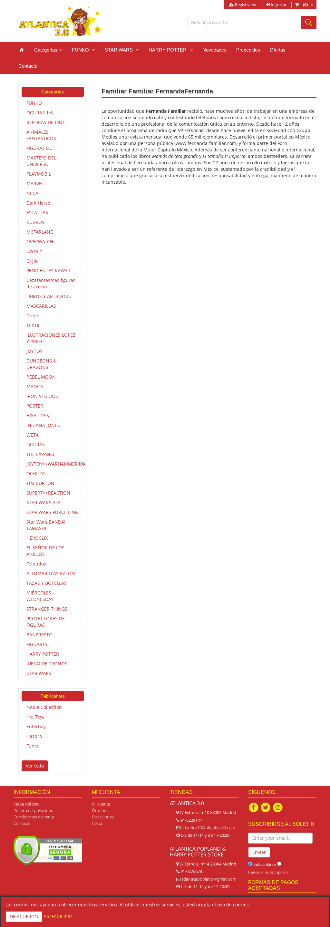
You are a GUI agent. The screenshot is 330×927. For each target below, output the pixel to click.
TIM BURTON (40, 483)
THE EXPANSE (40, 454)
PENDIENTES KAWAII (48, 270)
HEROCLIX (37, 538)
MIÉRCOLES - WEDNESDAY (40, 596)
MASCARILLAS (41, 306)
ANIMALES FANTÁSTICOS (41, 135)
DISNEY (34, 251)
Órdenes (100, 810)
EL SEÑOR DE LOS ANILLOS (45, 551)
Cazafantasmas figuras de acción (50, 283)
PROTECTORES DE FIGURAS (45, 621)
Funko (32, 746)
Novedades (214, 50)
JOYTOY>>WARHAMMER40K (55, 464)
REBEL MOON (41, 377)
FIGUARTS (36, 644)
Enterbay (36, 726)
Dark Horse (38, 203)
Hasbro (34, 736)
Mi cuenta (101, 804)
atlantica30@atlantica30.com (208, 827)
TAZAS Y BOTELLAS (46, 583)
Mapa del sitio (27, 804)
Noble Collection (44, 707)
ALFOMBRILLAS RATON (50, 573)
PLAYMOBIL (38, 174)
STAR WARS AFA (43, 502)
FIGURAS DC (39, 148)
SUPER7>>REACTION (48, 493)
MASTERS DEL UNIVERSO (41, 161)
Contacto (27, 66)
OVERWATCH (39, 241)
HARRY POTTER (42, 654)
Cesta (97, 823)
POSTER (34, 406)
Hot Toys (35, 717)
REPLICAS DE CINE (45, 122)
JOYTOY (34, 351)
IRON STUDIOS (42, 396)
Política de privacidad (33, 810)
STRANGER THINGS (46, 609)
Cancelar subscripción (268, 872)
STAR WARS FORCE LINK (52, 512)
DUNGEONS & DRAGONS (41, 364)
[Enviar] (308, 22)
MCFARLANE (39, 232)
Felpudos (36, 564)
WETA (32, 435)
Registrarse (245, 4)
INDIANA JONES (43, 425)
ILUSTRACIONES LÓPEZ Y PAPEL (50, 338)
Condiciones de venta (34, 817)
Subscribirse (265, 864)
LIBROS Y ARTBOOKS (48, 296)
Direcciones (103, 817)
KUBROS (35, 222)
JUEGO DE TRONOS (46, 664)
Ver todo (35, 766)
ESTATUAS (37, 212)
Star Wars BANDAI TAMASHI (45, 525)
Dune (32, 316)
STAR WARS (38, 673)
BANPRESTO (39, 635)
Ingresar (278, 4)
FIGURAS (35, 444)
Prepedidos (248, 50)
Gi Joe (32, 261)
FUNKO (34, 103)
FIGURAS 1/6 (39, 113)
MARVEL (35, 183)
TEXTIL (33, 325)
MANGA (34, 386)
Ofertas (278, 50)
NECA (32, 193)
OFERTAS (36, 473)
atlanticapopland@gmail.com (208, 879)
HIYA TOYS (37, 415)
